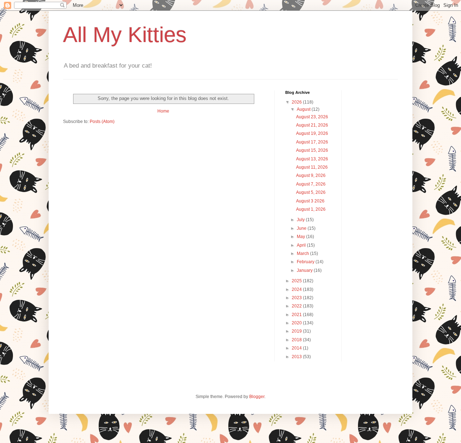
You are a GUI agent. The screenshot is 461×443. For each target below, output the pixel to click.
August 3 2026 (310, 201)
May (301, 236)
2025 (297, 280)
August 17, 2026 (312, 142)
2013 (297, 356)
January (305, 270)
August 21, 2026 (312, 125)
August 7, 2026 (311, 184)
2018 (297, 339)
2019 (297, 331)
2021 (297, 314)
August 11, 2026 (312, 167)
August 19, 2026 (312, 133)
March (303, 253)
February (306, 261)
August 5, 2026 (311, 192)
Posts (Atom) (102, 121)
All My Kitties (125, 35)
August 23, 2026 (312, 116)
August (304, 109)
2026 (297, 102)
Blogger (256, 396)
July (301, 219)
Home (163, 111)
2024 (297, 289)
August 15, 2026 (312, 150)
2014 (297, 348)
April (302, 245)
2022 (297, 306)
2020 (297, 322)
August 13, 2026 (312, 158)
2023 (297, 297)
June (302, 228)
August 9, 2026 (311, 175)
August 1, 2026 (311, 209)
